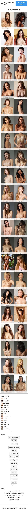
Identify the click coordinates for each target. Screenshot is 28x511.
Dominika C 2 (6, 416)
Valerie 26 (6, 401)
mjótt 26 (14, 482)
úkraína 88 (14, 469)
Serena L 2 (6, 424)
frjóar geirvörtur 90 (14, 447)
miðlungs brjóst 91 (14, 437)
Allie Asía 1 (6, 429)
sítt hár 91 (14, 441)
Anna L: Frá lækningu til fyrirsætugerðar (14, 493)
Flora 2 (5, 420)
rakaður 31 (14, 479)
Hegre (9, 3)
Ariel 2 (5, 409)
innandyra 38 (14, 476)
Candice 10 (6, 405)
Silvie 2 (5, 427)
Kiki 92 (5, 398)
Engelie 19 (6, 403)
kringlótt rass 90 (14, 453)
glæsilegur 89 (14, 460)
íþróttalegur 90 (14, 457)
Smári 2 (5, 414)
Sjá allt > (14, 431)
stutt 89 (14, 466)
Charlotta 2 (6, 411)
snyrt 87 (14, 472)
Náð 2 (5, 422)
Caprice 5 (5, 407)
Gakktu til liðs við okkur (21, 3)
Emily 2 (5, 418)
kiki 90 (14, 450)
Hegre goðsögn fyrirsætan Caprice (14, 495)
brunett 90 (14, 444)
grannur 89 (14, 463)
